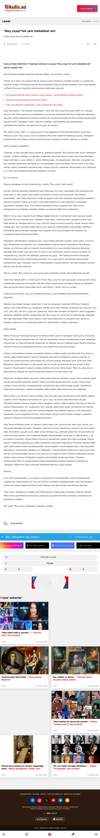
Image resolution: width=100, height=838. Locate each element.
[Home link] (49, 834)
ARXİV (43, 794)
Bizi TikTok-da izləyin (37, 545)
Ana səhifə (86, 21)
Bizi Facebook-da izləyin (64, 545)
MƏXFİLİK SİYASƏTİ (72, 794)
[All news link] (96, 834)
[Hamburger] (3, 834)
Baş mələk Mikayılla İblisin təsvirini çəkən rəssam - (44, 95)
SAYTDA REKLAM (55, 794)
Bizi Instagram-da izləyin (12, 545)
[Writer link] (72, 834)
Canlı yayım (86, 8)
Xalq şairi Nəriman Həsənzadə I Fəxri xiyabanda (34, 105)
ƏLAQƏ (36, 794)
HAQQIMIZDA (25, 794)
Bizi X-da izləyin (86, 545)
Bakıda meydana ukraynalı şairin (26, 100)
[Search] (26, 834)
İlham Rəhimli (16, 523)
